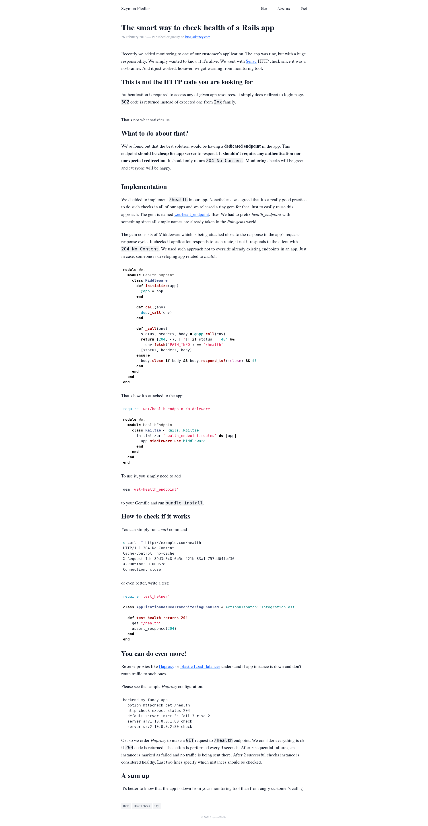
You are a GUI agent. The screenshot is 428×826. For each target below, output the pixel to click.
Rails (126, 806)
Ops (156, 806)
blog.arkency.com (197, 36)
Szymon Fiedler (135, 8)
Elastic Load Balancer (200, 666)
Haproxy (166, 666)
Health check (142, 806)
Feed (304, 8)
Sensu (251, 61)
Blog (264, 8)
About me (284, 8)
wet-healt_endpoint (191, 214)
